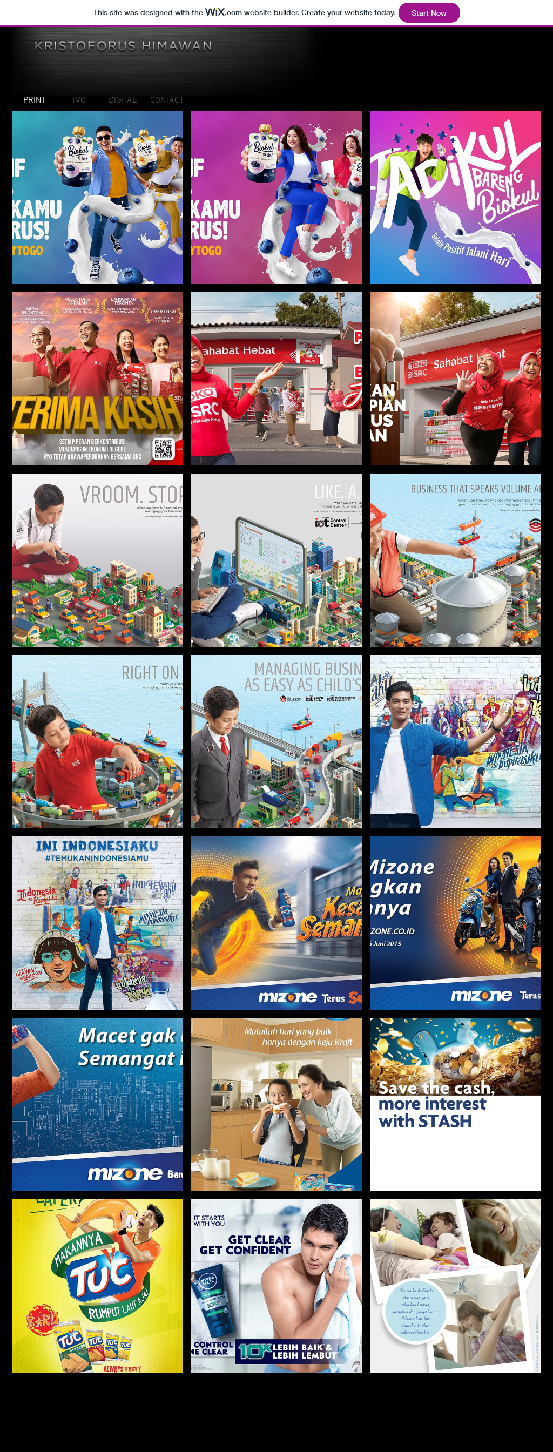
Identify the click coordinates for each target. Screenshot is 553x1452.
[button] (97, 197)
